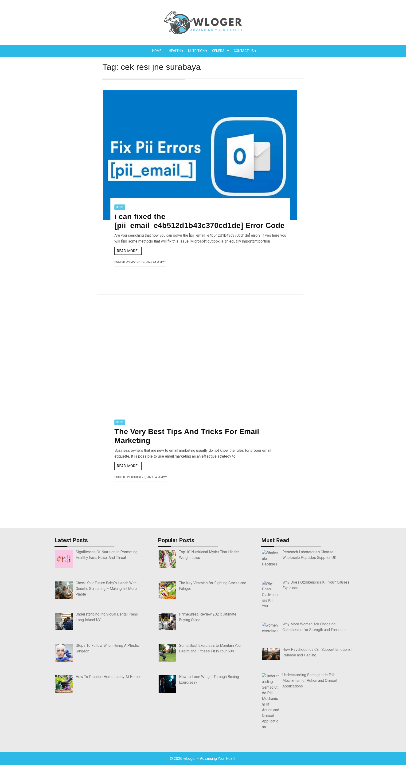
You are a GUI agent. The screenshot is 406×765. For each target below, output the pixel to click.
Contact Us (244, 51)
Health (175, 51)
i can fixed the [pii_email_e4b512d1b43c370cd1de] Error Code (199, 221)
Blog (119, 207)
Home (156, 51)
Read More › (128, 251)
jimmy (161, 261)
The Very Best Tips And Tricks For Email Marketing (186, 436)
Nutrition (196, 51)
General (219, 51)
